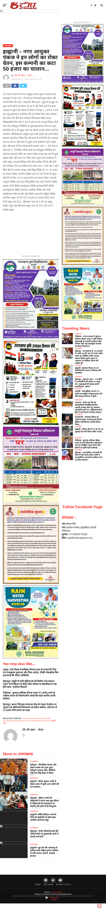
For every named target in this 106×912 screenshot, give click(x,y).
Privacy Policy (63, 884)
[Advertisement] (31, 233)
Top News (48, 884)
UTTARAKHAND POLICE (38, 721)
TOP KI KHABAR (56, 892)
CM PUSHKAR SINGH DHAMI (36, 718)
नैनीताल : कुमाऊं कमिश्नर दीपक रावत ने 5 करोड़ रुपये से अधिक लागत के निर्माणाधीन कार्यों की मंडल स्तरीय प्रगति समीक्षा (29, 695)
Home (38, 884)
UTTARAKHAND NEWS (14, 721)
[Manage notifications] (99, 906)
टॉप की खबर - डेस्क (23, 75)
